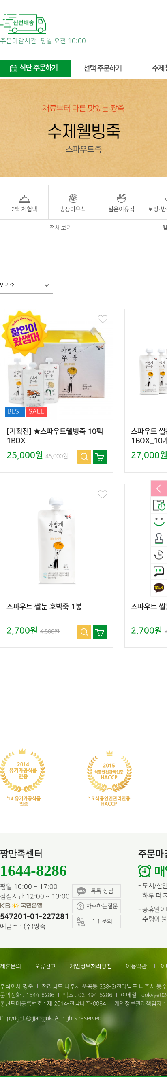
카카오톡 (159, 588)
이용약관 (136, 966)
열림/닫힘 (159, 489)
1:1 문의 (159, 572)
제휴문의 (10, 966)
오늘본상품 (159, 555)
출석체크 (159, 538)
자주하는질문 (102, 906)
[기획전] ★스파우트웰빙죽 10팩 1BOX (54, 436)
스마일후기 (159, 522)
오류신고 (45, 966)
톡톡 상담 (102, 891)
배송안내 (159, 505)
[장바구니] (100, 457)
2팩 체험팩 (24, 209)
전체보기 (60, 228)
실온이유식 (121, 209)
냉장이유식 (73, 209)
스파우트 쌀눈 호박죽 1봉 (44, 607)
